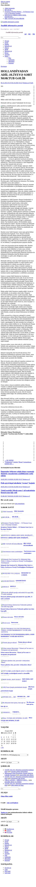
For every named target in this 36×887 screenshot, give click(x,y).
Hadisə (7, 44)
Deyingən (4, 66)
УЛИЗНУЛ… (16, 712)
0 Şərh (31, 83)
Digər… (7, 56)
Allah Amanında (10, 8)
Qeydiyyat (8, 868)
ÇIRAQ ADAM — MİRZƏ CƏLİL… (16, 780)
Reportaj (11, 63)
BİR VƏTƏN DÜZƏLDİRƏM (14, 18)
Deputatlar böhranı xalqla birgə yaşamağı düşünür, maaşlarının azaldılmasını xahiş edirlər (17, 473)
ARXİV (3, 821)
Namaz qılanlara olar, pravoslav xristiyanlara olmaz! (16, 665)
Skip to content (5, 1)
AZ (25, 34)
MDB (6, 49)
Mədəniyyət (8, 51)
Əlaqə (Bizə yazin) (7, 796)
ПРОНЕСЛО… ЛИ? (23, 696)
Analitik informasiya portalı (12, 26)
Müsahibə (11, 61)
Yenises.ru (26, 83)
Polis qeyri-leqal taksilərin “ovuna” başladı (18, 483)
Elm (9, 58)
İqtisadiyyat (8, 46)
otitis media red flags (17, 785)
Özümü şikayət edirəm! (25, 642)
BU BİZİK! (9, 460)
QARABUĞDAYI (21, 580)
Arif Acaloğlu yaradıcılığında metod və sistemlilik (15, 673)
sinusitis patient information (19, 771)
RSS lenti (7, 871)
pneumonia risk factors (18, 778)
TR (34, 34)
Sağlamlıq (11, 60)
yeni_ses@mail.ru (12, 803)
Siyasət (7, 41)
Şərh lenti (7, 873)
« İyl (2, 747)
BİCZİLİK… (9, 10)
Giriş (6, 869)
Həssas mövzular (19, 616)
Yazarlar (7, 54)
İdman (6, 53)
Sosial (6, 42)
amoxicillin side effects (26, 775)
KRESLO (13, 586)
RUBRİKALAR (6, 755)
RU (29, 34)
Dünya (7, 48)
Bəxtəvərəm (14, 622)
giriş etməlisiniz (19, 503)
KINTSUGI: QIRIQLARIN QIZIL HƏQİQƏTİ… (15, 537)
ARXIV (3, 762)
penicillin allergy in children (13, 782)
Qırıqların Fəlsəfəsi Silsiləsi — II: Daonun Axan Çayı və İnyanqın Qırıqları (19, 12)
